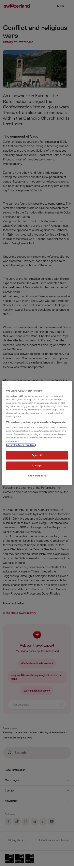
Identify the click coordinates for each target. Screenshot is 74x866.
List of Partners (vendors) (20, 445)
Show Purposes (37, 475)
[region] (37, 433)
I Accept (37, 465)
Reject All (37, 455)
